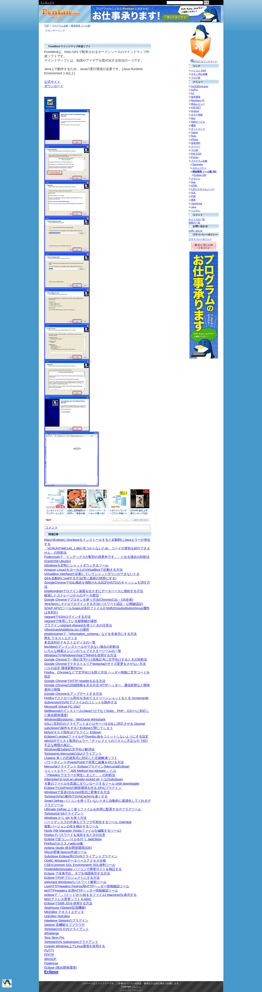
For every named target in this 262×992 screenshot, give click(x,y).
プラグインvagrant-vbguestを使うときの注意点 (78, 625)
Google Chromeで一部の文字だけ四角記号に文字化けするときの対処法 (95, 659)
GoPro (194, 89)
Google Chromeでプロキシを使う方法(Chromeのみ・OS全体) (88, 599)
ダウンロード (53, 86)
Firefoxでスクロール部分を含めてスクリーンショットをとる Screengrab (96, 698)
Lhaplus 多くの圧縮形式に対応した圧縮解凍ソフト (80, 758)
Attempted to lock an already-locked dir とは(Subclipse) (83, 779)
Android (195, 111)
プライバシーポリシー (200, 239)
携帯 (193, 200)
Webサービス (198, 122)
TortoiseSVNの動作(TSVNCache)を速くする (76, 796)
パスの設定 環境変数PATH (63, 668)
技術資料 (195, 143)
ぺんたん (136, 986)
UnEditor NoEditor (57, 916)
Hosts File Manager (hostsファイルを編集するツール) (82, 830)
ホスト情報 (197, 114)
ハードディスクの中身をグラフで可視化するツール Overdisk (88, 822)
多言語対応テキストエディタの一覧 (70, 642)
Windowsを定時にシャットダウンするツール (76, 565)
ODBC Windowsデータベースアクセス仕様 (75, 860)
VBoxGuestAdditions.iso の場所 (66, 629)
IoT (192, 93)
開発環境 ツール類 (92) (204, 171)
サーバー (195, 146)
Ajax (193, 182)
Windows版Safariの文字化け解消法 (69, 749)
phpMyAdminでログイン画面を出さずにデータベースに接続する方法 (93, 591)
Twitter (194, 132)
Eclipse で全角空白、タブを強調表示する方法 (77, 873)
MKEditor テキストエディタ (64, 912)
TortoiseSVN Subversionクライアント (71, 942)
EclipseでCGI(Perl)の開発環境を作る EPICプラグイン (82, 788)
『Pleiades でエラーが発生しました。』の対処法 (79, 775)
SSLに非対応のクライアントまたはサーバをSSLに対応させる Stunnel (94, 724)
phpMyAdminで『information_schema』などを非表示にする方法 (90, 634)
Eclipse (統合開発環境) (60, 967)
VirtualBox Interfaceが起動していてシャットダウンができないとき (92, 574)
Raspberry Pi (197, 100)
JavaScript (196, 203)
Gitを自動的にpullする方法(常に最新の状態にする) (80, 578)
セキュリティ (199, 168)
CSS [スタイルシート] (202, 189)
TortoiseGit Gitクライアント (64, 813)
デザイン (195, 178)
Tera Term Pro (54, 937)
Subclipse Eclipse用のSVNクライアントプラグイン (81, 856)
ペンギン (195, 210)
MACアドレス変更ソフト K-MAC (67, 899)
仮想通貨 (195, 97)
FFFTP (49, 955)
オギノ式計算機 (199, 74)
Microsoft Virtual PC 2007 (62, 706)
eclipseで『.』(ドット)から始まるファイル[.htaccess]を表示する (90, 895)
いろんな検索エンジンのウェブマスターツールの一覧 (82, 651)
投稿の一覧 (194, 222)
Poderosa (51, 963)
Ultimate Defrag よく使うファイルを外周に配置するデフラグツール (92, 809)
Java (193, 207)
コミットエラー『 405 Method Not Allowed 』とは (80, 771)
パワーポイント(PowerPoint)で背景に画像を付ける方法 (84, 762)
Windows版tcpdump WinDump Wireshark (74, 719)
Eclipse (51, 972)
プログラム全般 (60, 25)
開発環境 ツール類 (80, 25)
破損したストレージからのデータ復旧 (71, 595)
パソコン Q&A (198, 70)
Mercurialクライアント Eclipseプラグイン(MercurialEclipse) (87, 766)
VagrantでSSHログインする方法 (67, 617)
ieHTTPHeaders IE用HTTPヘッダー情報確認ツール (81, 890)
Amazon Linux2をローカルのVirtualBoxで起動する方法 (83, 569)
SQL (193, 192)
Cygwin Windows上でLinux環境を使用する (74, 946)
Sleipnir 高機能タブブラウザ (64, 925)
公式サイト (52, 82)
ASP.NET (196, 107)
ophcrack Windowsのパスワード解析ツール (75, 882)
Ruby (193, 136)
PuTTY (49, 950)
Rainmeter (197, 164)
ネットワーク (198, 129)
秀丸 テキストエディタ (60, 638)
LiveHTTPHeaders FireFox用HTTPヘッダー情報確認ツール (86, 886)
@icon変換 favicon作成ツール (65, 852)
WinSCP (50, 959)
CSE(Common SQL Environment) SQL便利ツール (79, 865)
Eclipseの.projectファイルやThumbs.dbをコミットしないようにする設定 (96, 736)
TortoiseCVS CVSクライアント (66, 929)
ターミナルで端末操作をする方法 (57, 2)
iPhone (194, 139)
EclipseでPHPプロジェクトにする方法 (72, 878)
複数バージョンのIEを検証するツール (71, 826)
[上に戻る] (7, 986)
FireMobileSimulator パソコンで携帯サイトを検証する (83, 869)
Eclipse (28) (200, 175)
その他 (194, 150)
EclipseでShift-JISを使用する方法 (68, 903)
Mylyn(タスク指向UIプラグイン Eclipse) (72, 732)
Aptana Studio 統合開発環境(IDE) (68, 848)
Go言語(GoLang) (199, 86)
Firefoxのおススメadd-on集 (63, 843)
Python (194, 157)
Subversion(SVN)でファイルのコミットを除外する (80, 702)
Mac (193, 118)
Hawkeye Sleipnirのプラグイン (66, 920)
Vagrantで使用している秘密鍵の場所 (70, 621)
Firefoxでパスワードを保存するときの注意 (74, 835)
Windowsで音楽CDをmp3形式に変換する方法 (77, 792)
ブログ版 (195, 77)
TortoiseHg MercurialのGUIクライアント (73, 753)
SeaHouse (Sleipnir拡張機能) (65, 907)
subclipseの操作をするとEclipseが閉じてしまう (78, 728)
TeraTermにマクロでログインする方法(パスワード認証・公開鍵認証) (93, 604)
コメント (51, 527)
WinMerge (51, 933)
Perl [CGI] (196, 153)
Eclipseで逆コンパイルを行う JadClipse (73, 839)
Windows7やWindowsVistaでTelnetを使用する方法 (80, 655)
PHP (193, 196)
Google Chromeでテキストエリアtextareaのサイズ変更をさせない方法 (95, 664)
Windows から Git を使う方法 (65, 818)
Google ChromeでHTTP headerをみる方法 (74, 681)
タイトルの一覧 (197, 219)
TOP (46, 25)
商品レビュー (198, 104)
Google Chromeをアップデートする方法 (73, 694)
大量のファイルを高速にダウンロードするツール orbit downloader (91, 783)
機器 (193, 125)
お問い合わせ (195, 230)
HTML (194, 185)
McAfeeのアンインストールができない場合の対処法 (81, 646)
